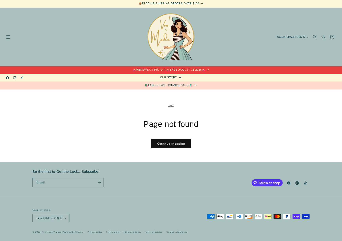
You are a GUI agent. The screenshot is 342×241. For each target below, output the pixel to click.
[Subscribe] (99, 182)
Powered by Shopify (73, 231)
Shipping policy (133, 231)
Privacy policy (94, 231)
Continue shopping (171, 143)
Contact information (176, 231)
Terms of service (153, 231)
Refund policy (113, 231)
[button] (8, 37)
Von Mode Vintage (52, 231)
